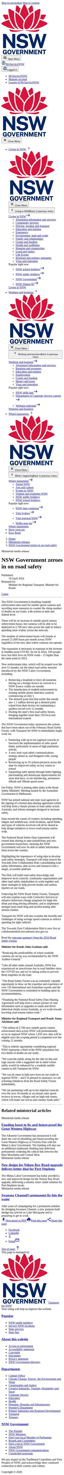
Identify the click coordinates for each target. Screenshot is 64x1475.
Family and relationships (29, 238)
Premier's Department (21, 1407)
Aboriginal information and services (36, 219)
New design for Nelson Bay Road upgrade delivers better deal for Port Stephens (32, 1167)
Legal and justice (25, 251)
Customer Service (18, 1394)
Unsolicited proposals (21, 1453)
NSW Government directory (24, 1362)
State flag (14, 1332)
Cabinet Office (17, 1375)
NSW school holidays (28, 500)
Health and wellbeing (28, 245)
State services (16, 1329)
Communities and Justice (22, 1385)
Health (12, 1401)
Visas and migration (27, 261)
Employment (23, 374)
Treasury (13, 1417)
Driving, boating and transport (32, 225)
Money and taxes (25, 381)
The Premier (15, 1431)
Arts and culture (25, 487)
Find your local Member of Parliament (30, 1437)
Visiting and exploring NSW (32, 493)
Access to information (21, 1346)
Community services (27, 222)
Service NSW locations (22, 1325)
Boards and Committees (22, 1440)
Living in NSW (19, 216)
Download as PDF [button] (14, 1220)
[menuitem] (18, 76)
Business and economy (28, 368)
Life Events (22, 254)
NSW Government (14, 1424)
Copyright (14, 1352)
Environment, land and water (32, 235)
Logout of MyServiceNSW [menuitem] (24, 82)
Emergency (22, 232)
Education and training (28, 229)
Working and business (23, 362)
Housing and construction (30, 248)
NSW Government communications (29, 1450)
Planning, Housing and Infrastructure (29, 1404)
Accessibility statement (21, 1349)
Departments (10, 1369)
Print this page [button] (37, 1220)
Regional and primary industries (33, 257)
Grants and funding (26, 241)
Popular (7, 1316)
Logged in (12, 69)
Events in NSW (24, 490)
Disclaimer (15, 1355)
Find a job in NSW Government (27, 1443)
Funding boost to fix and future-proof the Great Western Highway (31, 1127)
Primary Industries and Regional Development (34, 1410)
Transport (14, 1414)
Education (14, 1398)
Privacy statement (18, 1358)
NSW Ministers (17, 1434)
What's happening (21, 480)
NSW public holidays (28, 496)
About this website (14, 1339)
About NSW (23, 484)
